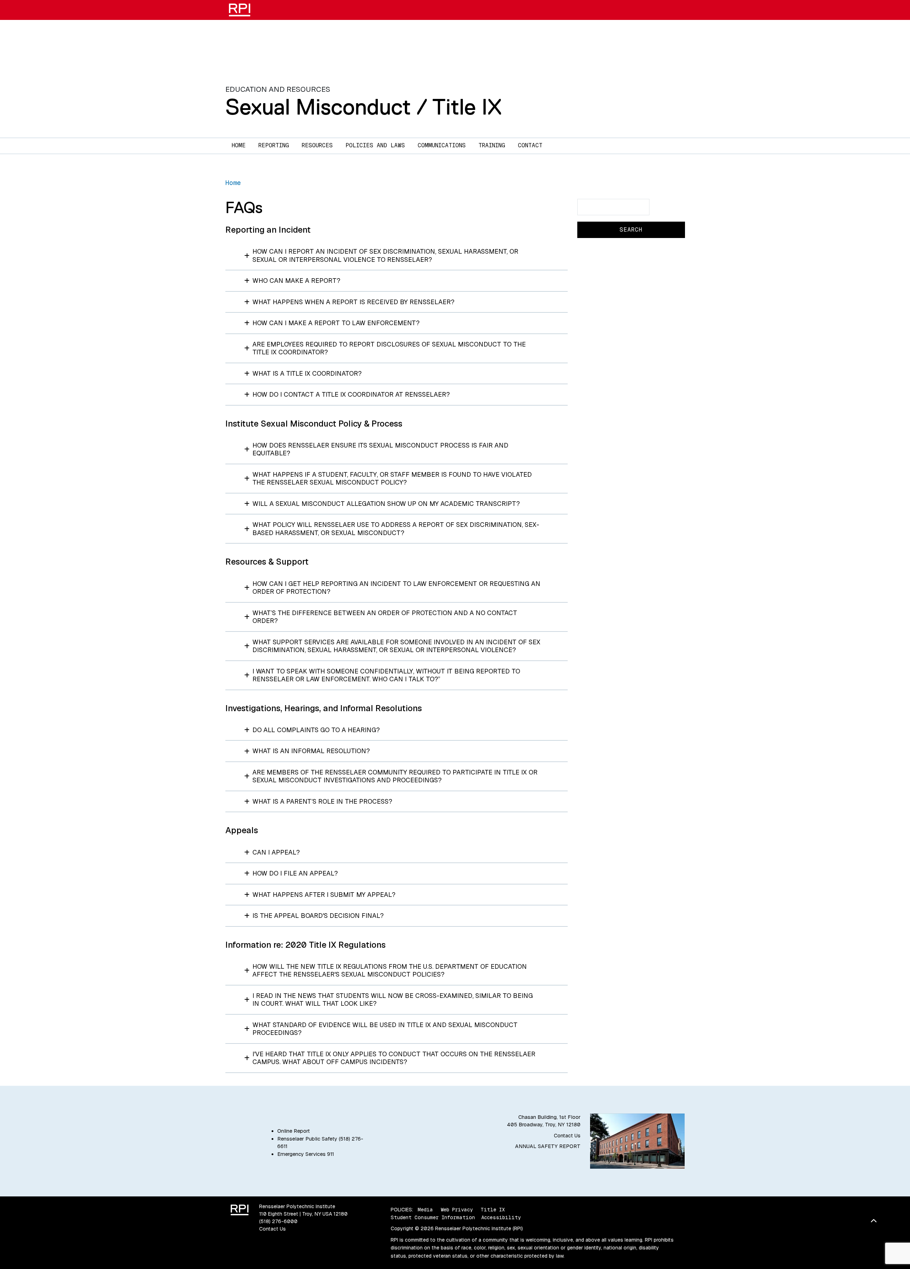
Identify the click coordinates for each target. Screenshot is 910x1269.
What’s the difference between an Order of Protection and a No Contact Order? (384, 617)
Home (239, 145)
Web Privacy (457, 1209)
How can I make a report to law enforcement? (335, 323)
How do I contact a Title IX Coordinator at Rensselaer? (351, 394)
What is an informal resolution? (311, 751)
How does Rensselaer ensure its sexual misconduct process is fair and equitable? (380, 449)
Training (491, 145)
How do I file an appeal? (295, 873)
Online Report (293, 1131)
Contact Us (567, 1135)
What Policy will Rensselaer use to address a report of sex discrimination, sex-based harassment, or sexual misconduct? (395, 528)
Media (425, 1209)
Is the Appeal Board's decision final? (318, 915)
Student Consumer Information (433, 1217)
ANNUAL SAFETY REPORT (547, 1146)
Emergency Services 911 (305, 1154)
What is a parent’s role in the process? (322, 801)
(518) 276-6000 (278, 1221)
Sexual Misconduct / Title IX (363, 106)
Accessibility (501, 1217)
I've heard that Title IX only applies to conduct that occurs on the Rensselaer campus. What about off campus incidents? (393, 1058)
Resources (317, 145)
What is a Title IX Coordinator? (307, 373)
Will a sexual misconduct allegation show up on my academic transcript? (386, 503)
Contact (530, 145)
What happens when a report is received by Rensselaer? (353, 302)
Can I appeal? (276, 852)
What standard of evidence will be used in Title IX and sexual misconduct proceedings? (385, 1029)
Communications (442, 145)
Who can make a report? (296, 280)
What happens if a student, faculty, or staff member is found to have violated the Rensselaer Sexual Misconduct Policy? (392, 478)
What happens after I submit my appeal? (323, 894)
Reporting (273, 145)
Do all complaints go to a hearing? (316, 730)
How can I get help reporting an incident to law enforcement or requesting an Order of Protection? (396, 588)
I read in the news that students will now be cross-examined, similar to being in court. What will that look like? (392, 1000)
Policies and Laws (375, 145)
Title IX (493, 1209)
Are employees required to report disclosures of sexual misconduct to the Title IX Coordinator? (389, 348)
